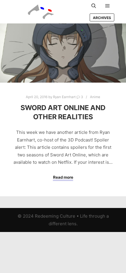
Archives (102, 18)
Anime (95, 97)
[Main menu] (107, 6)
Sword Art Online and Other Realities (63, 112)
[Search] (93, 6)
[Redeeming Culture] (41, 11)
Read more (63, 177)
